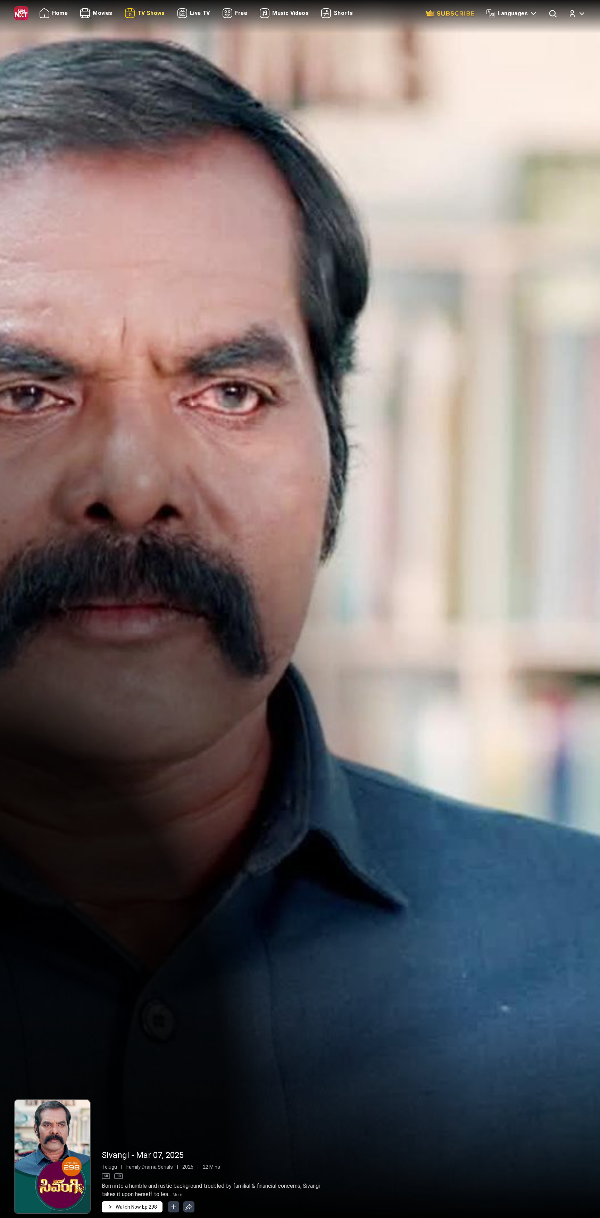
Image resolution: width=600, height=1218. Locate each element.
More (177, 1194)
